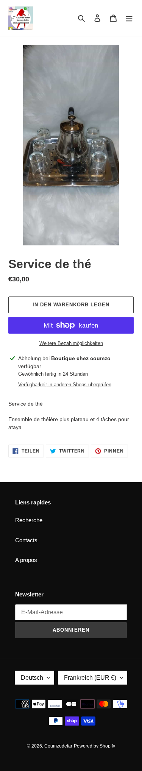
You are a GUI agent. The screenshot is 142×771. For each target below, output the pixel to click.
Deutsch (32, 677)
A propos (26, 560)
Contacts (26, 540)
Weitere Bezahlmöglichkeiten (71, 343)
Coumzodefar (58, 746)
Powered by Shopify (94, 746)
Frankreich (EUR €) (90, 677)
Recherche (28, 520)
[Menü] (129, 18)
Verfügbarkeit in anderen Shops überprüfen (64, 384)
